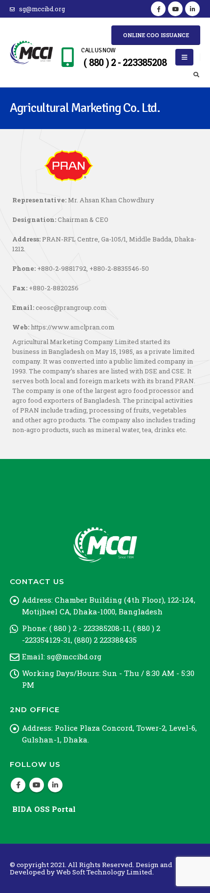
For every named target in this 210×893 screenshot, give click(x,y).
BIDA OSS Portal (44, 809)
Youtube (36, 785)
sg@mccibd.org (42, 9)
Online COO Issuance (156, 35)
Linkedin (55, 785)
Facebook (18, 785)
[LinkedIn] (192, 8)
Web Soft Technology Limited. (105, 872)
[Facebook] (158, 8)
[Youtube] (175, 8)
